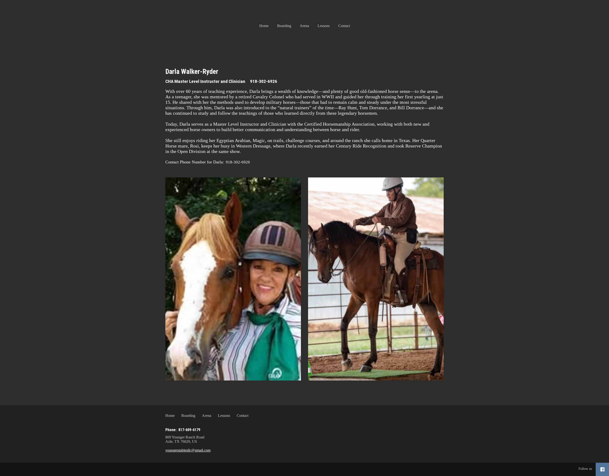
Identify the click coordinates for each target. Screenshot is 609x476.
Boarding (284, 26)
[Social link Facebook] (602, 469)
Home (264, 26)
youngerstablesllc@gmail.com (188, 450)
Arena (304, 26)
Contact (344, 26)
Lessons (324, 26)
